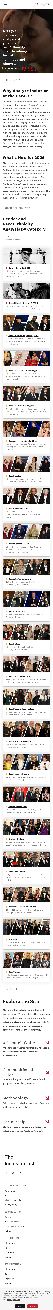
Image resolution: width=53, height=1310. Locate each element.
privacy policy (13, 1299)
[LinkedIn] (19, 1173)
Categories (9, 1217)
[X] (13, 1173)
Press (7, 1195)
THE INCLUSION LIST (15, 1185)
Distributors (10, 1252)
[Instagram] (6, 1173)
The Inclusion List (20, 1160)
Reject (20, 1306)
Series (7, 1274)
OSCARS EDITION (13, 1211)
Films (7, 1247)
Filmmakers (10, 1243)
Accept (32, 1306)
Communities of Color (14, 1226)
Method (8, 1231)
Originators (10, 1278)
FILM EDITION (12, 1237)
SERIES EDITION (13, 1264)
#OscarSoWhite (12, 1221)
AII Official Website (13, 1200)
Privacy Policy (11, 1204)
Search (7, 237)
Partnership (10, 1191)
